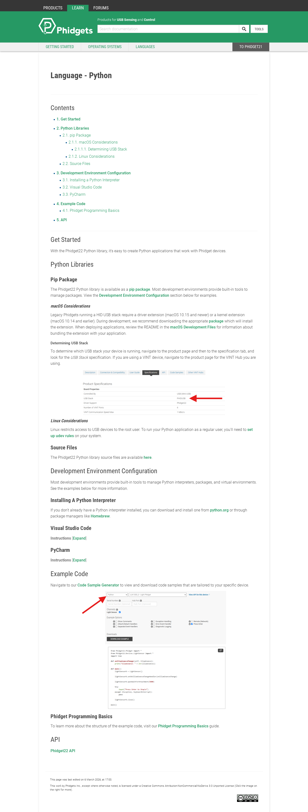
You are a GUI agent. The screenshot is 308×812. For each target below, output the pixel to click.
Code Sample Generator (98, 585)
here (148, 457)
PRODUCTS (52, 7)
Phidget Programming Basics (183, 726)
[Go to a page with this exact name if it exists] (244, 29)
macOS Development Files (193, 327)
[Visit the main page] (65, 26)
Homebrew (100, 516)
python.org (219, 510)
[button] (79, 538)
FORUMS (101, 7)
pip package (139, 289)
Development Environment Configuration (134, 295)
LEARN (78, 7)
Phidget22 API (63, 751)
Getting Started (60, 46)
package (216, 321)
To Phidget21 (250, 46)
